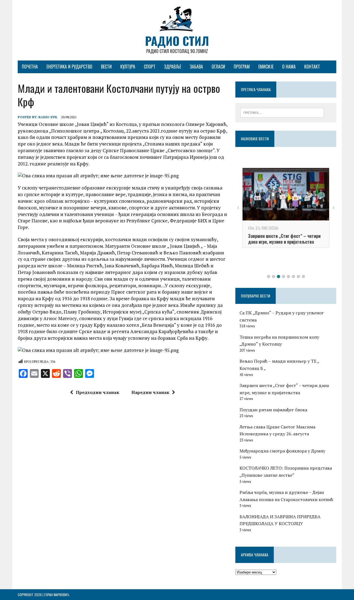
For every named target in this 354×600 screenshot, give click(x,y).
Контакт (312, 66)
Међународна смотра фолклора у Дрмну (282, 451)
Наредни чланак (150, 392)
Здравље (172, 66)
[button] (268, 276)
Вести (106, 66)
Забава (196, 66)
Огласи (218, 66)
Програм (242, 66)
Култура (127, 66)
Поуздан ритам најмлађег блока (273, 410)
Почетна (30, 66)
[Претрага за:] (282, 112)
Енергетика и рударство (69, 66)
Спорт (149, 66)
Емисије (266, 66)
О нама (289, 66)
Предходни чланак (97, 392)
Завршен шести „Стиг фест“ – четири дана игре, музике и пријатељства (284, 239)
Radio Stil (48, 117)
